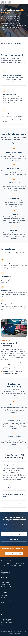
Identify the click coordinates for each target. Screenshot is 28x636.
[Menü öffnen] (25, 2)
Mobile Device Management (7, 600)
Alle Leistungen (14, 539)
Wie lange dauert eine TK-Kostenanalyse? (9, 486)
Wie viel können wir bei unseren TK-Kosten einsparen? (12, 464)
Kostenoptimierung (5, 579)
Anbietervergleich (5, 582)
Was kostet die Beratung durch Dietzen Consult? (13, 503)
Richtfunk (3, 602)
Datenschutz (17, 633)
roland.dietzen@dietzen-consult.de (10, 622)
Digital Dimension (5, 572)
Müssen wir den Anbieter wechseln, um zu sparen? (13, 495)
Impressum (10, 633)
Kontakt (2, 611)
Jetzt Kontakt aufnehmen (13, 553)
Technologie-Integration (6, 586)
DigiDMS (3, 597)
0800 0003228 (6, 625)
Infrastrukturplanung (5, 589)
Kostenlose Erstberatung (13, 534)
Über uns (3, 608)
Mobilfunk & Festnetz (5, 584)
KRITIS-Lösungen (5, 595)
